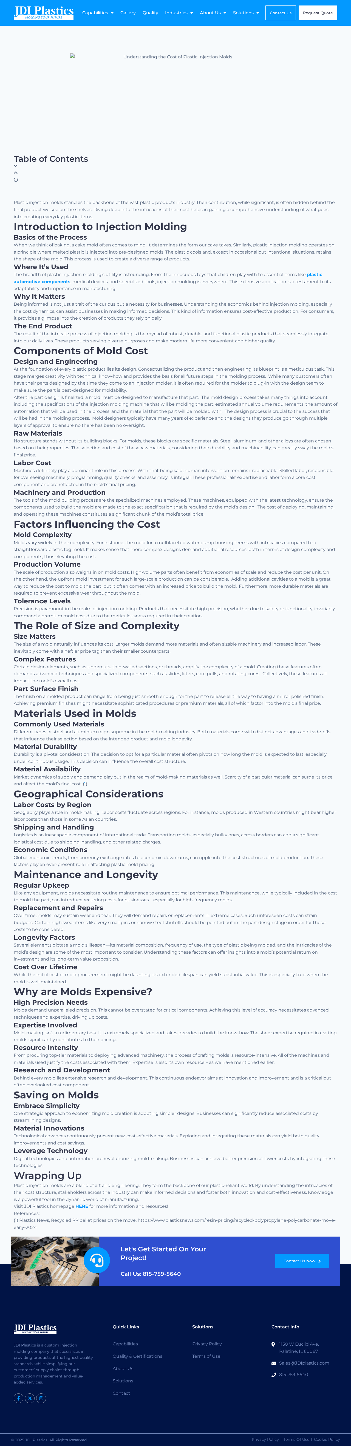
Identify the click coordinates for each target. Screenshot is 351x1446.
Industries (176, 12)
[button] (175, 166)
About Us (210, 12)
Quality (150, 12)
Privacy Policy (207, 1343)
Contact (121, 1393)
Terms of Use (206, 1356)
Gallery (128, 12)
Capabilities (95, 12)
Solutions (243, 12)
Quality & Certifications (137, 1356)
